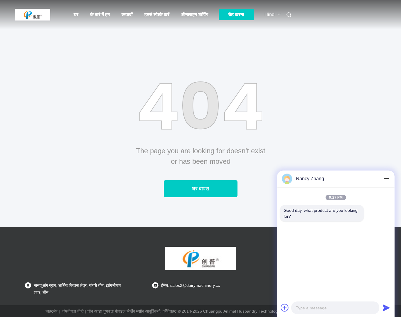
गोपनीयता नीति (73, 311)
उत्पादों (127, 14)
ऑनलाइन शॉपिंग (194, 14)
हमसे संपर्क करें (156, 14)
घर (76, 14)
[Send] (386, 307)
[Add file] (285, 307)
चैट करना (236, 14)
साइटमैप (52, 311)
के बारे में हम (100, 14)
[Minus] (386, 178)
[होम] (32, 14)
